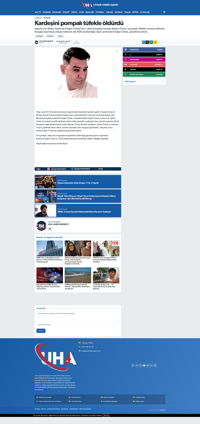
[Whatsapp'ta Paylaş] (151, 42)
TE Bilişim (162, 410)
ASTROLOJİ (144, 12)
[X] (136, 365)
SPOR (81, 12)
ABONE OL (64, 409)
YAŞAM (127, 12)
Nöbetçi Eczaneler (45, 397)
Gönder (41, 331)
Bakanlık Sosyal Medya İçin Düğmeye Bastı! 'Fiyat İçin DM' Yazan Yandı (48, 286)
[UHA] (100, 5)
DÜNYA (74, 12)
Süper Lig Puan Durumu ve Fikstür (50, 401)
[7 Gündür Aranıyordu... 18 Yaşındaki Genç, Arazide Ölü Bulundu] (106, 275)
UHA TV (38, 12)
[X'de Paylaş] (147, 42)
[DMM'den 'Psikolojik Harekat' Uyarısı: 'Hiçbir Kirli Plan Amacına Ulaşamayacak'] (49, 248)
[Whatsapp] (151, 365)
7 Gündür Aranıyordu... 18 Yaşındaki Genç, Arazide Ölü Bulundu (104, 286)
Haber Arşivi (140, 401)
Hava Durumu (76, 397)
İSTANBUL (100, 12)
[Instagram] (140, 365)
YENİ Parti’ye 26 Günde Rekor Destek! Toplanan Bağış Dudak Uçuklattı (105, 260)
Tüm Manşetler (76, 401)
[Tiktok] (148, 365)
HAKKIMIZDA (73, 409)
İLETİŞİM (37, 409)
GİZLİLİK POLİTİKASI (53, 409)
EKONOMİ (56, 12)
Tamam (106, 415)
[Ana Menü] (164, 12)
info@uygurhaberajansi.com (91, 351)
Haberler (38, 18)
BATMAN (118, 12)
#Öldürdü (50, 36)
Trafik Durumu (140, 397)
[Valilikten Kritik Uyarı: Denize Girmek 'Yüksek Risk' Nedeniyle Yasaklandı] (78, 275)
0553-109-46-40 (88, 347)
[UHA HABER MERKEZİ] (41, 226)
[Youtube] (144, 365)
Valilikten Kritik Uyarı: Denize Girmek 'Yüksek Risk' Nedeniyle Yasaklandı (77, 286)
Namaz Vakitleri (109, 397)
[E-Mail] (50, 229)
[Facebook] (133, 365)
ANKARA (109, 12)
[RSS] (155, 365)
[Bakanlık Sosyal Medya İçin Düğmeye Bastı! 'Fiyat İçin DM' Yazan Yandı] (49, 275)
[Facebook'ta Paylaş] (143, 42)
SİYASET (66, 12)
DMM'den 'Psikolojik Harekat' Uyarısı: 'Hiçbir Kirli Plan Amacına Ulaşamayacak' (49, 260)
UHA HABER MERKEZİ (58, 224)
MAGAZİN (90, 12)
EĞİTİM (135, 12)
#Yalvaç (60, 36)
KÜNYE (43, 409)
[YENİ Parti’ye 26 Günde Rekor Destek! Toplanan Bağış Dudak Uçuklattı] (106, 248)
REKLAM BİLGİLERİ (85, 409)
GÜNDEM (47, 12)
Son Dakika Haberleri (110, 401)
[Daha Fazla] (155, 42)
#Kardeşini (39, 36)
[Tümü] (163, 81)
